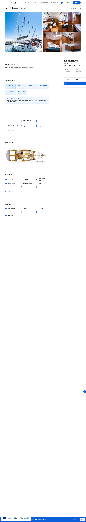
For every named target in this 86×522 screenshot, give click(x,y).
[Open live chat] (84, 391)
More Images (76, 50)
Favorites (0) (68, 2)
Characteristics (15, 57)
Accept (82, 519)
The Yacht (7, 57)
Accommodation (25, 57)
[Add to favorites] (27, 8)
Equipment (40, 57)
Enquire (77, 2)
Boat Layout (33, 57)
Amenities (47, 57)
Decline (74, 519)
